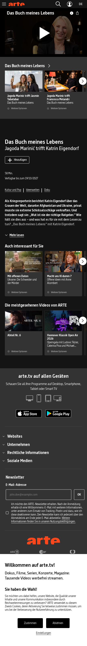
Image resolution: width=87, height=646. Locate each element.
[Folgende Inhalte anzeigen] (83, 81)
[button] (58, 4)
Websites (14, 436)
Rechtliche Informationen (28, 452)
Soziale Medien (19, 460)
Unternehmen (18, 444)
